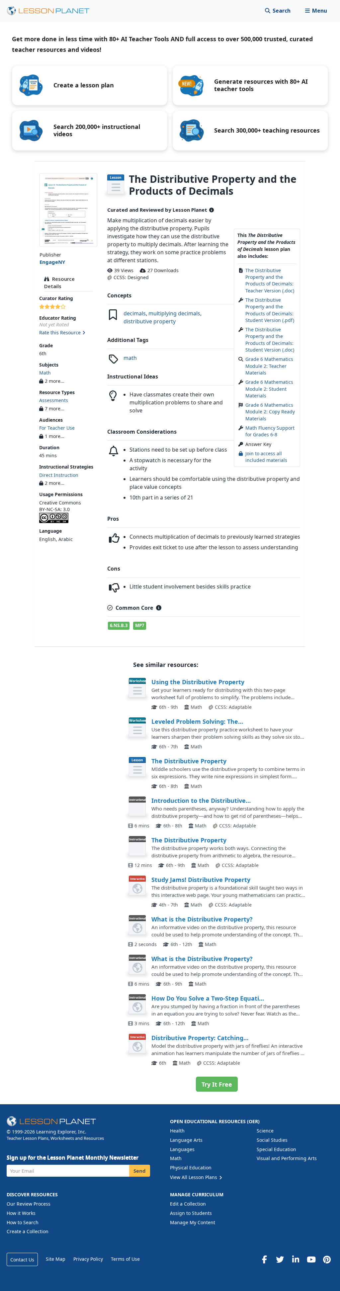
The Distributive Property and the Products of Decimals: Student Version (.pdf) (269, 310)
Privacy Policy (88, 1259)
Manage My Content (192, 1222)
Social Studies (272, 1140)
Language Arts (186, 1140)
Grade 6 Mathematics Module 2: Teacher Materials (269, 366)
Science (265, 1131)
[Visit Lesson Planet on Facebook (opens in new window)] (264, 1259)
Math (45, 373)
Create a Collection (27, 1231)
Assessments (53, 400)
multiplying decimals (174, 313)
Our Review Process (28, 1204)
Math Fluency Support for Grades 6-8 (270, 431)
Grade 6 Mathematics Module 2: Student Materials (269, 389)
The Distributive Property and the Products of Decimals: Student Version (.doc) (269, 339)
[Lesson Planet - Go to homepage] (52, 11)
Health (177, 1131)
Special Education (276, 1149)
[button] (315, 11)
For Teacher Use (57, 428)
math (130, 358)
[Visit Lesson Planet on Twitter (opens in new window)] (280, 1259)
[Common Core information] (158, 607)
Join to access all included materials (266, 456)
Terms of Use (125, 1259)
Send (139, 1170)
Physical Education (191, 1167)
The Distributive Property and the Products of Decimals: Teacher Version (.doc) (269, 280)
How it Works (21, 1213)
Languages (182, 1149)
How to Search (23, 1222)
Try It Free (217, 1084)
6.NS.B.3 (119, 625)
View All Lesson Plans (194, 1177)
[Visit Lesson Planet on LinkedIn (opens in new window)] (295, 1259)
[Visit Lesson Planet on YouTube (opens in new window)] (311, 1259)
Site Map (55, 1259)
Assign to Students (191, 1213)
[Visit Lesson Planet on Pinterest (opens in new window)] (326, 1259)
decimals (135, 313)
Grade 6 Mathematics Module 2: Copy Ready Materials (270, 412)
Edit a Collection (188, 1204)
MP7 (139, 625)
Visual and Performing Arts (287, 1158)
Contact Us (22, 1259)
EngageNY (52, 262)
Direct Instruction (58, 475)
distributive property (150, 321)
